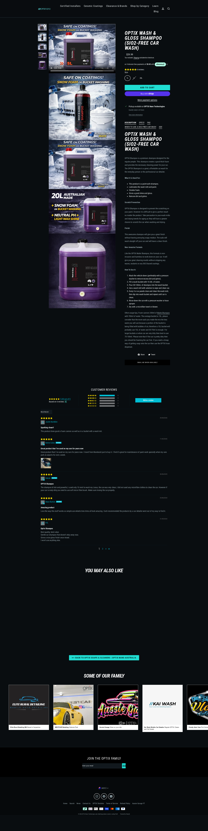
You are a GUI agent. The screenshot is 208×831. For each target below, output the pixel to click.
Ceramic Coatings (93, 6)
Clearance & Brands (116, 6)
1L (127, 78)
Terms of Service (112, 803)
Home (65, 803)
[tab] (130, 123)
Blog (156, 11)
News (78, 803)
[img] (46, 418)
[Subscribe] (124, 765)
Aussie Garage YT (138, 803)
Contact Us (86, 803)
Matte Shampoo (163, 313)
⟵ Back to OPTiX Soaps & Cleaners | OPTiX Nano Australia (104, 658)
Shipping (136, 58)
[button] (131, 69)
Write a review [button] (148, 400)
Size (126, 72)
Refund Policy (125, 803)
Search (72, 803)
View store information (136, 115)
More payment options (147, 100)
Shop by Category (139, 6)
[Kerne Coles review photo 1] (46, 463)
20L (141, 78)
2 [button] (102, 549)
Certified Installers (70, 6)
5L (134, 78)
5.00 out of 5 (65, 399)
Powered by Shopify (125, 814)
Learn (155, 6)
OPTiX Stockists (98, 803)
